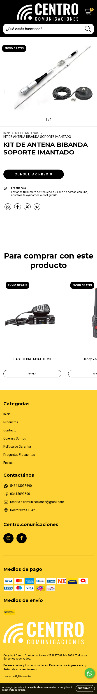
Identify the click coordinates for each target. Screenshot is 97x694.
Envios (8, 463)
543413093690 (21, 486)
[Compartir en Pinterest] (37, 208)
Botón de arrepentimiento (20, 669)
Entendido (85, 688)
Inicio (7, 133)
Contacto (9, 430)
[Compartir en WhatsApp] (8, 206)
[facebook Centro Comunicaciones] (21, 538)
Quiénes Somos (14, 438)
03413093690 (20, 494)
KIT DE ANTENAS (27, 133)
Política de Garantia (17, 446)
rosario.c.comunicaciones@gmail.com (37, 502)
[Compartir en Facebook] (18, 208)
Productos (10, 422)
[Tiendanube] (17, 676)
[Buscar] (88, 29)
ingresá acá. (76, 665)
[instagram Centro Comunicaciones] (8, 538)
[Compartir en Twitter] (27, 208)
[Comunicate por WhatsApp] (90, 673)
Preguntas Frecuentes (19, 454)
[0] (87, 13)
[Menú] (8, 11)
